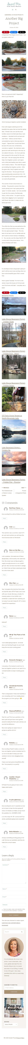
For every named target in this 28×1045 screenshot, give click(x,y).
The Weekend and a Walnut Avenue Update (7, 491)
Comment (5, 865)
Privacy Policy (20, 1038)
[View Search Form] (16, 10)
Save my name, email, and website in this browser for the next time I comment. (14, 909)
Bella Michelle (14, 832)
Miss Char (12, 583)
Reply (4, 518)
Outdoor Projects (17, 14)
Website (4, 905)
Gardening (8, 14)
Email (4, 897)
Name (4, 889)
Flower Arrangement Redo (20, 490)
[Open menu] (12, 9)
